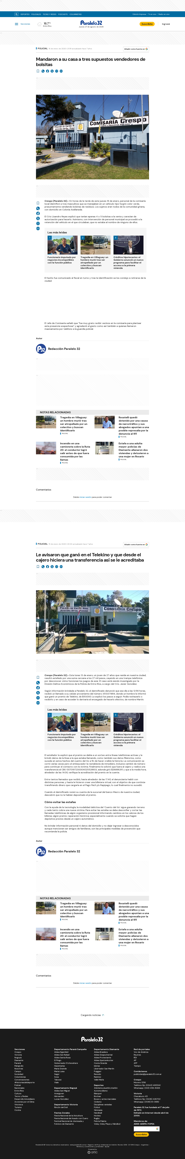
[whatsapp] (43, 71)
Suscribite (147, 23)
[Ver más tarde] (38, 71)
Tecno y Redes (49, 14)
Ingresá (166, 23)
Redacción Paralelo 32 (64, 349)
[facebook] (47, 71)
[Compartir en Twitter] (52, 71)
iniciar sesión (85, 497)
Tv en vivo (152, 14)
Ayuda (107, 1147)
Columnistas (76, 14)
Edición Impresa (139, 14)
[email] (56, 71)
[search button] (16, 14)
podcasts (63, 14)
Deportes (25, 14)
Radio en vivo (164, 14)
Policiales (36, 14)
